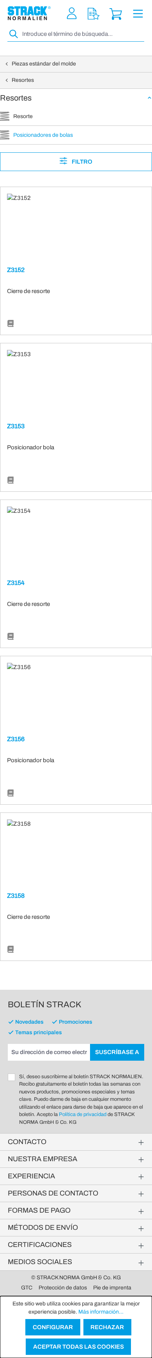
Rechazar (107, 1327)
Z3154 (16, 582)
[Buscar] (14, 34)
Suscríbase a (117, 1052)
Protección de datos (63, 1288)
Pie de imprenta (112, 1288)
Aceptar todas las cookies (78, 1347)
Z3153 (16, 426)
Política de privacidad (82, 1114)
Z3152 (16, 270)
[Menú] (138, 13)
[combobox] (82, 34)
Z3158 (16, 895)
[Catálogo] (10, 324)
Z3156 (16, 739)
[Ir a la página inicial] (29, 13)
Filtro (81, 162)
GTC (26, 1288)
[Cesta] (115, 13)
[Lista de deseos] (93, 13)
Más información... (101, 1312)
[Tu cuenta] (72, 13)
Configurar (53, 1327)
